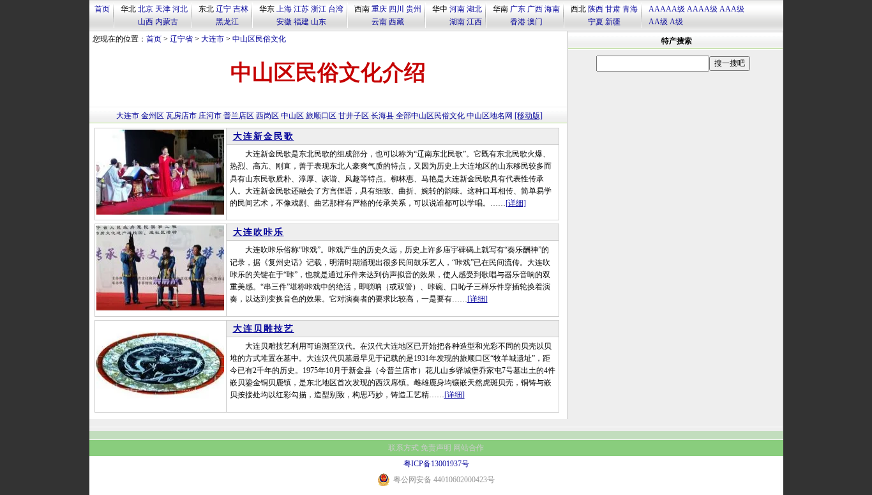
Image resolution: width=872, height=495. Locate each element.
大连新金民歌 (263, 136)
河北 (180, 8)
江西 (474, 21)
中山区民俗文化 (259, 38)
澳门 (535, 21)
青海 (630, 8)
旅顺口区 (321, 115)
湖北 (474, 8)
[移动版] (529, 115)
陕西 (595, 8)
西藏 (396, 21)
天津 (162, 8)
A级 (676, 21)
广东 (517, 8)
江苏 (301, 8)
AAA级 (731, 8)
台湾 (335, 8)
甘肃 (612, 8)
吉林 (240, 8)
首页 (102, 8)
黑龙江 (227, 21)
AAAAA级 (667, 8)
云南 (379, 21)
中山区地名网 (490, 115)
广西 (535, 8)
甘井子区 (353, 115)
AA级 (658, 21)
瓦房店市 (181, 115)
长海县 (382, 115)
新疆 (612, 21)
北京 (145, 8)
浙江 (318, 8)
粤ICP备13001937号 (436, 463)
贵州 (413, 8)
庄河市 (210, 115)
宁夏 (595, 21)
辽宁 (223, 8)
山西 (145, 21)
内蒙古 (166, 21)
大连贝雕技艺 (263, 328)
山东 (318, 21)
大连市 (212, 38)
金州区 (152, 115)
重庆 (379, 8)
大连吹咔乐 (258, 232)
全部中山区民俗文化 (430, 115)
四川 (396, 8)
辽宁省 (181, 38)
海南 (552, 8)
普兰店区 (238, 115)
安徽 (284, 21)
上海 (284, 8)
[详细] (516, 203)
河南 (457, 8)
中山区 (292, 115)
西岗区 (267, 115)
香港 (517, 21)
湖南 (457, 21)
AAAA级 (702, 8)
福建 (301, 21)
